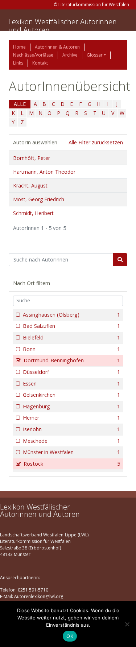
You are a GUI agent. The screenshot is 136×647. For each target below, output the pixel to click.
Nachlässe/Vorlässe (33, 55)
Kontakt (40, 63)
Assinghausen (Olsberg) (71, 314)
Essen (71, 383)
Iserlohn (71, 429)
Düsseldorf (71, 371)
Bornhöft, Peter (31, 157)
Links (18, 63)
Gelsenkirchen (71, 394)
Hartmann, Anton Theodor (44, 171)
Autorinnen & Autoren (57, 47)
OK (69, 636)
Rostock (72, 463)
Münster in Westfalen (71, 452)
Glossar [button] (95, 55)
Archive (70, 55)
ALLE (20, 103)
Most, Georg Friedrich (38, 199)
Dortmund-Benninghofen (72, 360)
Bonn (71, 349)
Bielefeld (71, 337)
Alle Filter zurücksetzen (96, 142)
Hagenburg (71, 406)
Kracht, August (30, 185)
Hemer (71, 417)
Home (19, 47)
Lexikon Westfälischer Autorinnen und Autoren (62, 26)
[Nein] (127, 624)
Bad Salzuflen (71, 325)
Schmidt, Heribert (33, 213)
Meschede (71, 440)
